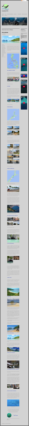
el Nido (2, 46)
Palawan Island (3, 48)
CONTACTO (5, 15)
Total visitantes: (22, 31)
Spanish (23, 0)
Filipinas (4, 47)
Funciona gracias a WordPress (8, 423)
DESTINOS (4, 45)
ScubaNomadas (5, 10)
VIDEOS (3, 15)
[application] (24, 76)
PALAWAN (5, 32)
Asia (2, 45)
